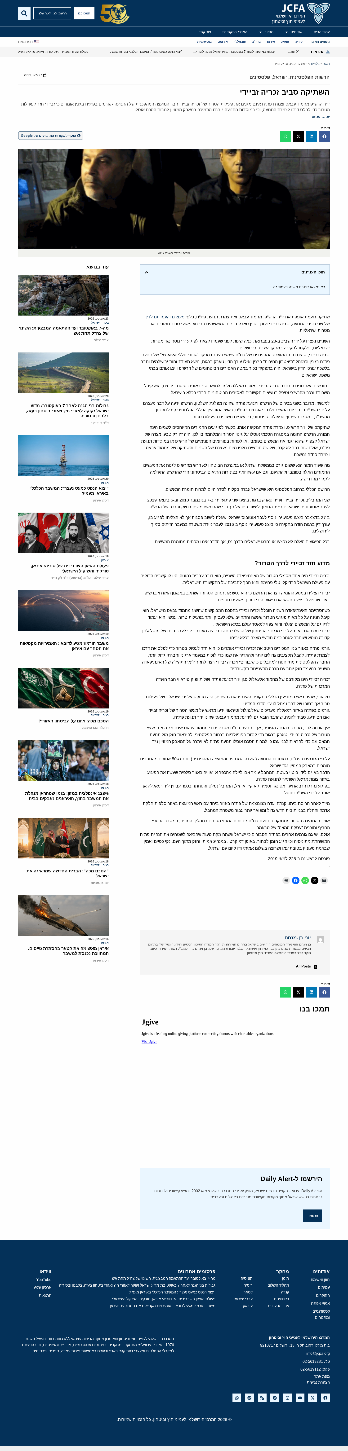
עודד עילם (101, 340)
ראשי (326, 64)
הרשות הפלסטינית (310, 77)
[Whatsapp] (236, 1398)
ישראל (280, 77)
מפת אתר (322, 1376)
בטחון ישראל (100, 322)
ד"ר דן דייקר (100, 423)
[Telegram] (274, 1398)
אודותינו (296, 32)
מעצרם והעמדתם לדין (165, 317)
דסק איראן (101, 500)
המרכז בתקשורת (234, 32)
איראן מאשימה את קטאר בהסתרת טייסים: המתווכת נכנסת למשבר (68, 951)
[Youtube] (300, 1398)
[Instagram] (287, 1398)
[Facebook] (325, 1398)
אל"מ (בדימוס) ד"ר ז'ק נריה (71, 578)
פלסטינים (260, 77)
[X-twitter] (312, 1398)
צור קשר (205, 32)
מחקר (269, 32)
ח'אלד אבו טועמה (95, 728)
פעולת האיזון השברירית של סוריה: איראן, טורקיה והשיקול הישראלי (70, 568)
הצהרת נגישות (318, 1382)
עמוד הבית (322, 32)
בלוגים (315, 64)
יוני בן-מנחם (321, 116)
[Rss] (262, 1398)
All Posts (303, 966)
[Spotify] (249, 1398)
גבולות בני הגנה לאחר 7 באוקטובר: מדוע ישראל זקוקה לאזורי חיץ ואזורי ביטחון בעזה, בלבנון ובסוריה (67, 410)
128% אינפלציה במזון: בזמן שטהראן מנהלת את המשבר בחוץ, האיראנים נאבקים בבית (67, 796)
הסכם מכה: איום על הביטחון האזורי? (74, 721)
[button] (324, 136)
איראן (105, 482)
